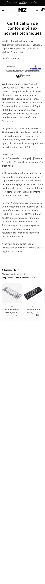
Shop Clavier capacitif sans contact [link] (17, 278)
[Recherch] (37, 10)
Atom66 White (12, 309)
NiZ (12, 306)
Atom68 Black (33, 309)
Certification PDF (10, 58)
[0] (41, 10)
